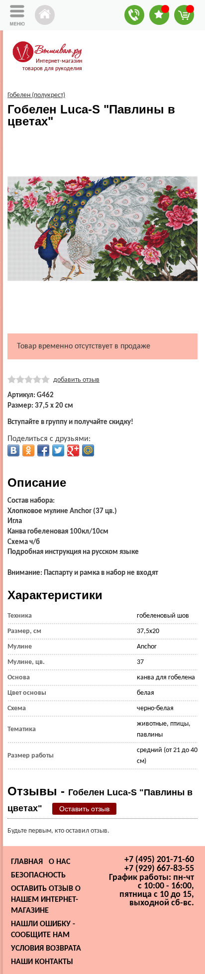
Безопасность (38, 875)
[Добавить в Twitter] (58, 450)
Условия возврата (46, 949)
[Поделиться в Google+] (73, 450)
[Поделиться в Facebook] (43, 450)
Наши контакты (42, 962)
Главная (27, 862)
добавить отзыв (76, 380)
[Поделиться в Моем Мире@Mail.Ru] (88, 450)
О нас (59, 862)
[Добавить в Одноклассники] (28, 450)
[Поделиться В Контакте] (13, 450)
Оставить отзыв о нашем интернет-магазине (46, 900)
